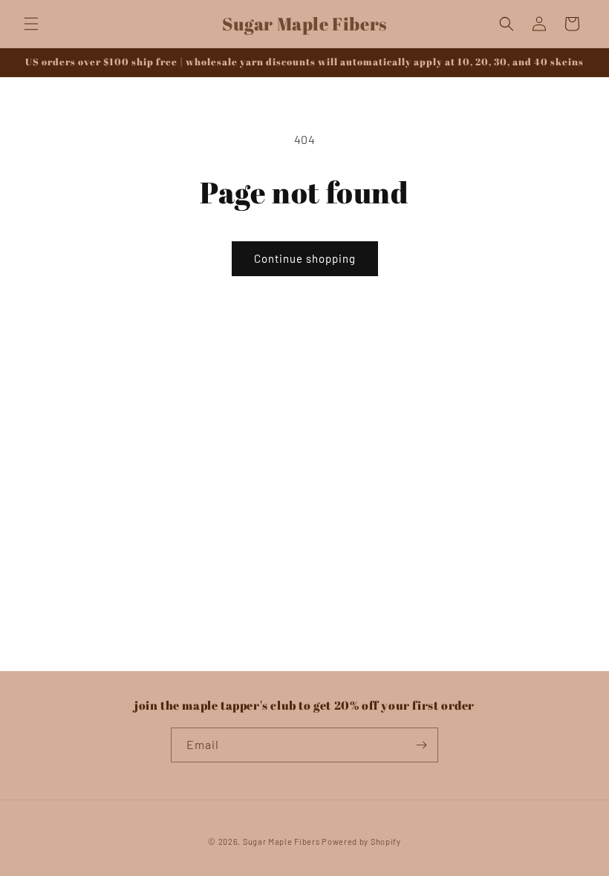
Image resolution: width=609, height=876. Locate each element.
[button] (31, 23)
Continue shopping (305, 258)
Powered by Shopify (361, 841)
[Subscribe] (421, 745)
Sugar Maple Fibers (281, 841)
